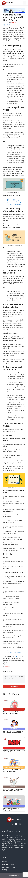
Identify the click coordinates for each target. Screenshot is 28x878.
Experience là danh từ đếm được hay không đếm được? (13, 770)
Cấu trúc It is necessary (14, 204)
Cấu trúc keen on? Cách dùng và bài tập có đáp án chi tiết (13, 712)
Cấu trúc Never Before (14, 652)
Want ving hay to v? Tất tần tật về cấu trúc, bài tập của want (13, 789)
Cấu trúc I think (11, 199)
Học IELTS (18, 656)
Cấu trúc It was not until (14, 203)
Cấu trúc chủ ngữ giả (13, 201)
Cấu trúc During (11, 651)
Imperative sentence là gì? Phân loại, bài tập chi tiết (13, 809)
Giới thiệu (5, 862)
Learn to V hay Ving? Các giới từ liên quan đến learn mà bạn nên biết (13, 731)
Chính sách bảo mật (8, 864)
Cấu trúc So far (8, 25)
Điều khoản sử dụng (8, 867)
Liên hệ (4, 870)
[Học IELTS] (7, 2)
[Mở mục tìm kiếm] (21, 3)
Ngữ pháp (7, 666)
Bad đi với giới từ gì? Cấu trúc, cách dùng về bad (14, 751)
